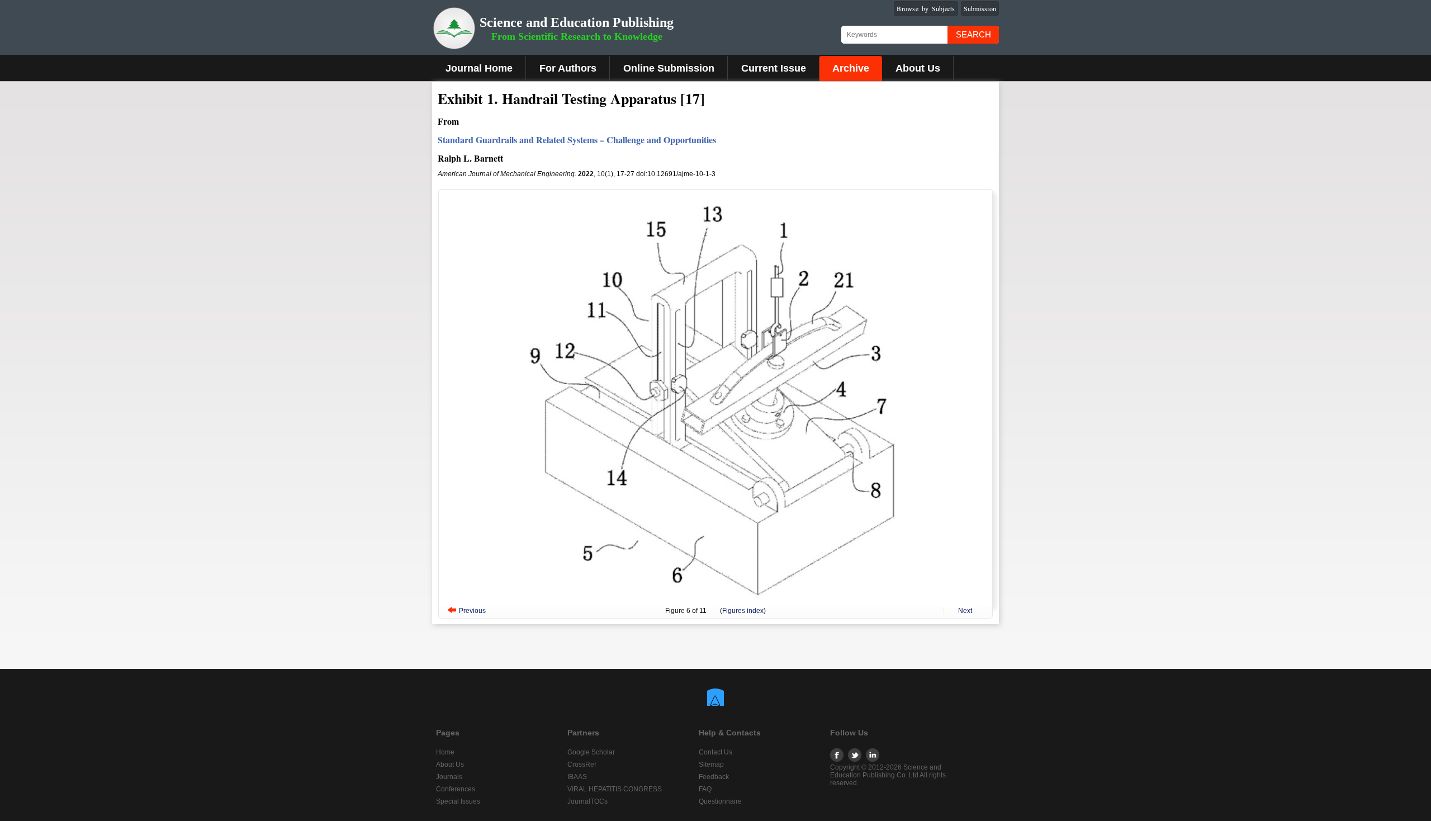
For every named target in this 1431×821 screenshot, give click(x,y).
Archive (850, 68)
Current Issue (773, 68)
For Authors (567, 68)
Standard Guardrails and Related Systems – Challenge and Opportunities (577, 139)
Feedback (714, 777)
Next (965, 611)
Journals (449, 777)
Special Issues (458, 801)
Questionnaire (720, 801)
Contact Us (715, 752)
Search (973, 34)
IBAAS (577, 777)
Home (445, 752)
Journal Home (479, 68)
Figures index (743, 611)
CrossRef (581, 764)
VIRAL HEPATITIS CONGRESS (614, 789)
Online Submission (668, 68)
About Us (917, 68)
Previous (472, 611)
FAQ (705, 789)
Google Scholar (591, 752)
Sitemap (711, 764)
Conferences (455, 789)
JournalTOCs (587, 801)
